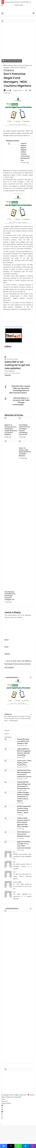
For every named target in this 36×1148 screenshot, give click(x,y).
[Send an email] (10, 90)
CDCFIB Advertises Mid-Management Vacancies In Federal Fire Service (24, 773)
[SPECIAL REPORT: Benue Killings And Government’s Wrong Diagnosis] (10, 782)
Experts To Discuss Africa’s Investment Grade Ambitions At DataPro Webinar (11, 429)
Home (7, 65)
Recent (7, 734)
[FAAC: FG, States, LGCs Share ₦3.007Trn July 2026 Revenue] (25, 441)
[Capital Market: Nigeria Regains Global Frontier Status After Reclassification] (13, 144)
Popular (7, 730)
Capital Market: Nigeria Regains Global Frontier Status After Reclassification (25, 151)
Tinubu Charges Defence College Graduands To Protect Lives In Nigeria (23, 796)
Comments (8, 737)
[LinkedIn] (2, 1109)
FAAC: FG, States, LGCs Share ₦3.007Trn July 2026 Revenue (25, 452)
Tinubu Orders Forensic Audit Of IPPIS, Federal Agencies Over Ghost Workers (23, 822)
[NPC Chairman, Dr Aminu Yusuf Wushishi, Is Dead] (10, 832)
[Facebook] (2, 1105)
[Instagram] (2, 1114)
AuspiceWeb (17, 1097)
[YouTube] (2, 1112)
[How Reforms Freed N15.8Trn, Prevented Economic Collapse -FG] (11, 441)
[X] (2, 1107)
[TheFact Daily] (18, 7)
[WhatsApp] (2, 1116)
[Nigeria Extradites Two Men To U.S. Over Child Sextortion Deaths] (10, 842)
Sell (14, 852)
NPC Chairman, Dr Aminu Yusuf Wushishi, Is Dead (23, 834)
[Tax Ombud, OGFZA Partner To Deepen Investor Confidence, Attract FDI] (25, 418)
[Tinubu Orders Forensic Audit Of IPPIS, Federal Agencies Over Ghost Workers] (10, 818)
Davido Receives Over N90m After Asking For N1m (23, 741)
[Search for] (33, 13)
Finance (11, 65)
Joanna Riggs (17, 882)
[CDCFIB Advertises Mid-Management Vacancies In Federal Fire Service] (10, 771)
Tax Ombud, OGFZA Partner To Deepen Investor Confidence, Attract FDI (24, 429)
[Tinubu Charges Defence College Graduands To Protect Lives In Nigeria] (10, 793)
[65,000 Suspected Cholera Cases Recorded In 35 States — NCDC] (10, 807)
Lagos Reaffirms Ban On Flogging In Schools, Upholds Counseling (24, 752)
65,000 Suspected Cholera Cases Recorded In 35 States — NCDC (24, 809)
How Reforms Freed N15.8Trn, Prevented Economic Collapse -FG (10, 596)
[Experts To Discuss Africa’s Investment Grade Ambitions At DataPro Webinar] (11, 418)
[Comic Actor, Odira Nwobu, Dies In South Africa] (10, 761)
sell (14, 862)
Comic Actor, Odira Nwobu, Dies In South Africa (24, 763)
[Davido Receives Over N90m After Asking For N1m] (10, 739)
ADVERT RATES (6, 1103)
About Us (4, 1101)
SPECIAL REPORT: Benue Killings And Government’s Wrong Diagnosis (23, 785)
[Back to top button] (0, 1124)
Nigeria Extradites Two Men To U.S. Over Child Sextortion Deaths (24, 845)
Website (7, 654)
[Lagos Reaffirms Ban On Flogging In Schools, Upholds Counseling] (10, 749)
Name (7, 640)
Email (7, 647)
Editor (7, 90)
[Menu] (3, 13)
